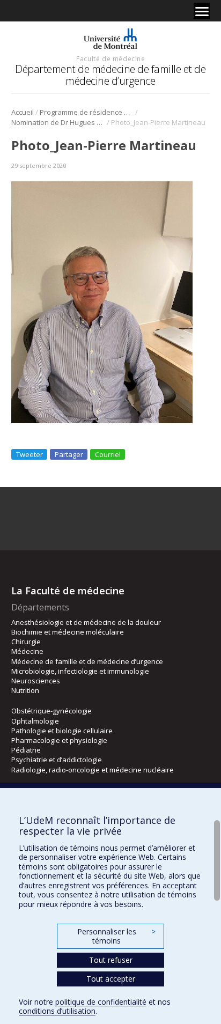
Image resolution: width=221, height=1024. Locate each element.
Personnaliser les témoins (116, 936)
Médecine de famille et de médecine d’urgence (87, 661)
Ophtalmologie (35, 721)
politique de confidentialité (100, 1002)
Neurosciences (35, 681)
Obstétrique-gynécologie (51, 711)
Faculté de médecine (110, 58)
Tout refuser (110, 960)
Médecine (27, 651)
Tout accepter (110, 979)
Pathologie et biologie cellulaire (62, 730)
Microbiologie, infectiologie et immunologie (80, 671)
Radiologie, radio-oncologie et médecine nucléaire (92, 770)
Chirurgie (26, 641)
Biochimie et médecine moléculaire (67, 632)
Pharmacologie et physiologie (59, 740)
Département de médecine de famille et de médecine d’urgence (110, 75)
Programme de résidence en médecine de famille (87, 112)
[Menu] (202, 11)
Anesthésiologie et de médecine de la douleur (86, 622)
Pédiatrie (26, 750)
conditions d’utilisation (57, 1011)
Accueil (22, 112)
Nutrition (25, 690)
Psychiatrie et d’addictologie (56, 759)
